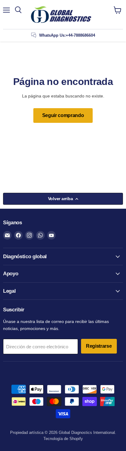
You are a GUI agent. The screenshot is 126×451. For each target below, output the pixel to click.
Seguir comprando (63, 115)
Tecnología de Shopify (63, 438)
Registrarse (99, 346)
